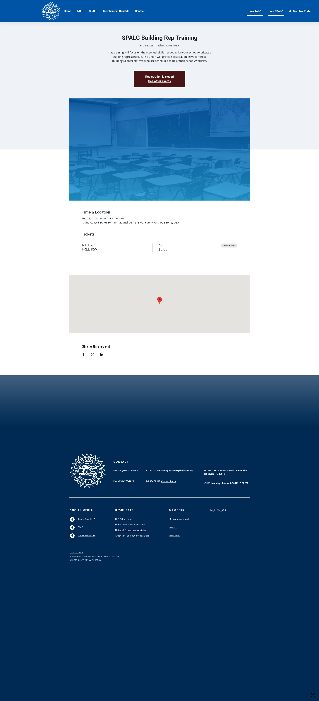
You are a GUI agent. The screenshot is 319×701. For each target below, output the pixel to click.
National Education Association (131, 530)
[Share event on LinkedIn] (101, 354)
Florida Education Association (130, 524)
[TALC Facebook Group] (72, 527)
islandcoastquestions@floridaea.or (173, 470)
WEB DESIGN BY (76, 560)
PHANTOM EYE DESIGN (92, 560)
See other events (159, 81)
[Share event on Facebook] (83, 354)
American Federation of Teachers (132, 535)
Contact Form (168, 481)
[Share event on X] (92, 354)
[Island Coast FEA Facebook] (72, 519)
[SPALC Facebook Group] (72, 535)
